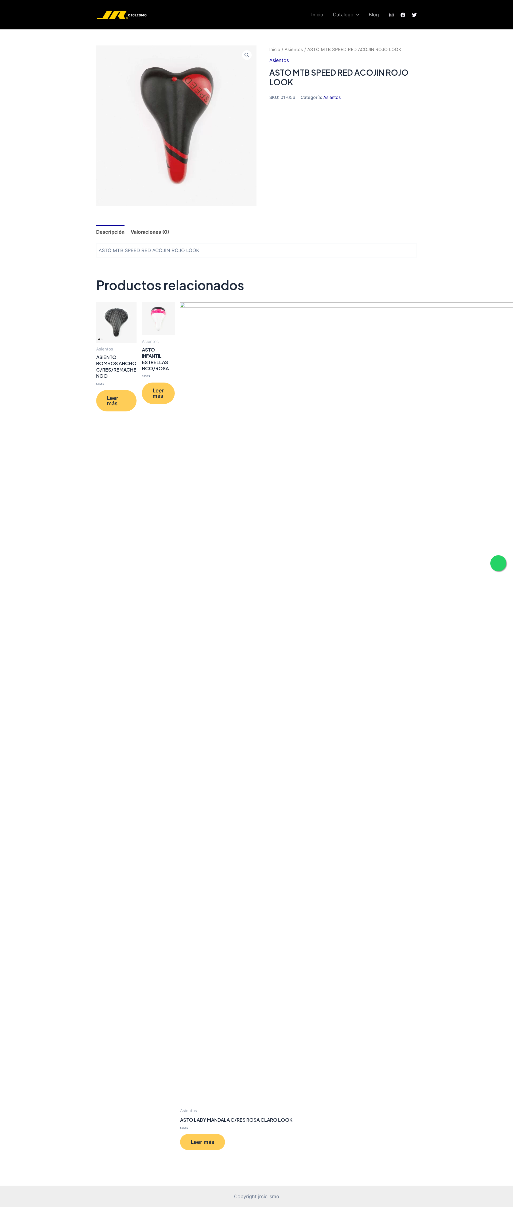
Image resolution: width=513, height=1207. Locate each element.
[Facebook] (403, 15)
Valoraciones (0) (150, 232)
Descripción (110, 232)
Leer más (112, 401)
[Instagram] (391, 15)
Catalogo (343, 14)
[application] (356, 14)
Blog (374, 14)
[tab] (110, 232)
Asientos (294, 49)
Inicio (317, 14)
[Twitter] (414, 15)
